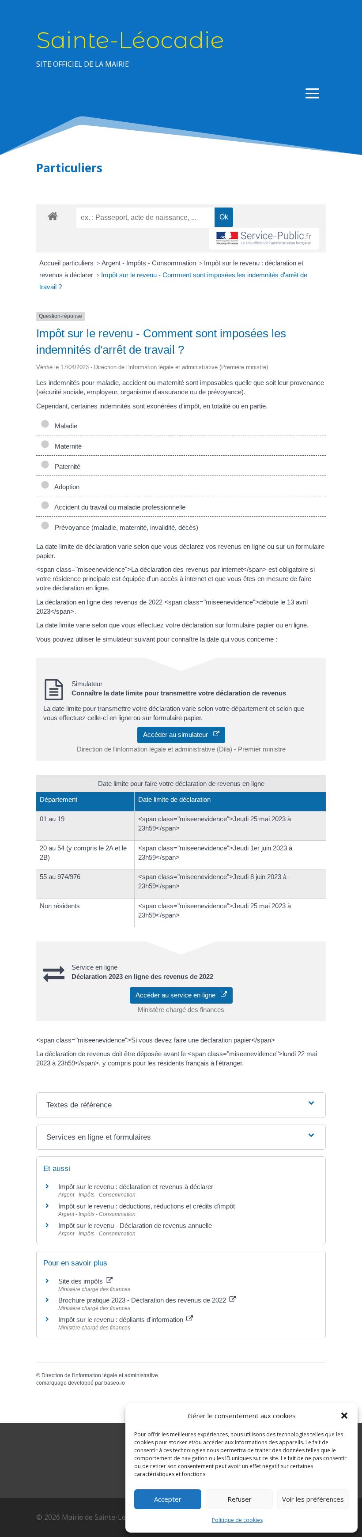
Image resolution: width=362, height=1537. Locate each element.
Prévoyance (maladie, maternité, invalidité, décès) (124, 527)
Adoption (65, 487)
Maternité (66, 446)
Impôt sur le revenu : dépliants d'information (121, 1319)
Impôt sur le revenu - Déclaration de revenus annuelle (135, 1225)
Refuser (239, 1499)
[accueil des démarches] (53, 216)
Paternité (65, 466)
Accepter (167, 1499)
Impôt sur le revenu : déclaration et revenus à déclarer (135, 1186)
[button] (344, 1415)
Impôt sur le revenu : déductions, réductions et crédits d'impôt (146, 1206)
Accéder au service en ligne (178, 995)
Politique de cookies (237, 1520)
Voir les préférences (313, 1499)
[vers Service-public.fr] (264, 238)
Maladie (64, 426)
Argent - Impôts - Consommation (150, 263)
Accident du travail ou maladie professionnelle (118, 507)
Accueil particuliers (67, 263)
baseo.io (114, 1383)
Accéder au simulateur (178, 734)
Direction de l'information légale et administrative (99, 1375)
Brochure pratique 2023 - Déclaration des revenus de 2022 (143, 1300)
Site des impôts (81, 1281)
